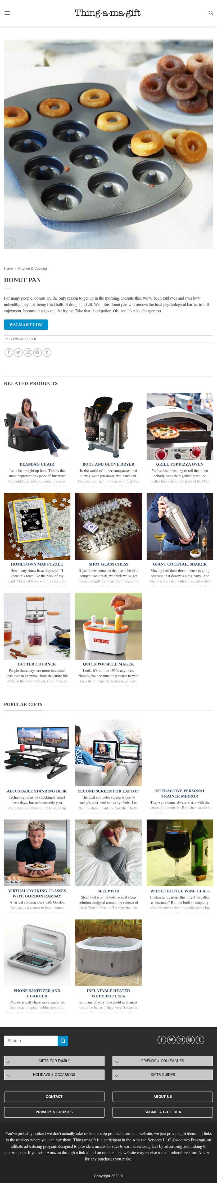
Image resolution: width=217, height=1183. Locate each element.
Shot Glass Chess (108, 564)
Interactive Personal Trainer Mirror (179, 793)
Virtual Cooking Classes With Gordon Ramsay (37, 893)
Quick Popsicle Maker (108, 664)
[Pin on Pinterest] (37, 352)
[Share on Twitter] (18, 352)
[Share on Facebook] (8, 352)
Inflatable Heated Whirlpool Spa (108, 993)
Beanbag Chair (37, 464)
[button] (7, 12)
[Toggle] (7, 339)
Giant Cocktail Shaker (180, 564)
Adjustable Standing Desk (37, 791)
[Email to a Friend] (28, 352)
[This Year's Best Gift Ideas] (108, 13)
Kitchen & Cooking (32, 268)
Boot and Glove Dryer (108, 464)
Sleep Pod (108, 891)
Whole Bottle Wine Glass (180, 891)
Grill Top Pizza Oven (180, 464)
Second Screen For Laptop (108, 791)
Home (8, 268)
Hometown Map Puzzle (37, 564)
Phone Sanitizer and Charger (36, 993)
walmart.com (26, 324)
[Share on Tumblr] (47, 352)
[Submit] (63, 1041)
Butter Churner (37, 664)
